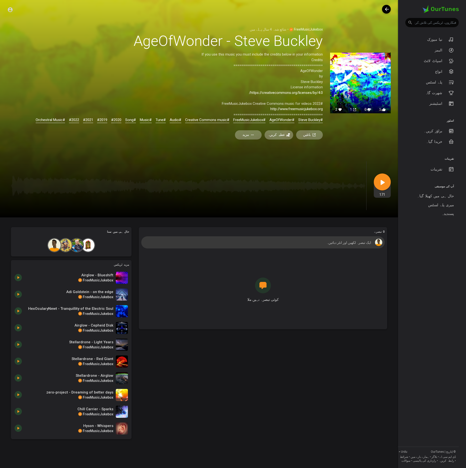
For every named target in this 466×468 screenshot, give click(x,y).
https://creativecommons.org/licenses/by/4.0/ (286, 92)
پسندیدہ (447, 214)
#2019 (102, 120)
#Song (130, 120)
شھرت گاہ (434, 93)
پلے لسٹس (435, 82)
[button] (432, 22)
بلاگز (434, 457)
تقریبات (437, 169)
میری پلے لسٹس (441, 205)
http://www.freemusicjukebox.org (296, 109)
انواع (439, 71)
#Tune (161, 120)
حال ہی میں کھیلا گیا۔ (435, 196)
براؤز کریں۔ (434, 131)
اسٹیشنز (436, 103)
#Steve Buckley (310, 120)
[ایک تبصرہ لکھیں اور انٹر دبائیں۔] (262, 242)
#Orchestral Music (50, 120)
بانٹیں (307, 135)
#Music (146, 120)
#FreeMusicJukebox (249, 120)
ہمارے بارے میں (420, 457)
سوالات (405, 460)
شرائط (404, 457)
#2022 (74, 120)
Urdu (404, 451)
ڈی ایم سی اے (448, 457)
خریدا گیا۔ (435, 142)
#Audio (175, 120)
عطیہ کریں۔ (276, 135)
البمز (439, 50)
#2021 (88, 120)
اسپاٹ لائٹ (434, 61)
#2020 (116, 120)
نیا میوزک (435, 39)
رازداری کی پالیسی (424, 460)
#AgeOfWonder (281, 120)
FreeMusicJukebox (308, 29)
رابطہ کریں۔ (446, 460)
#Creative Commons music (207, 120)
